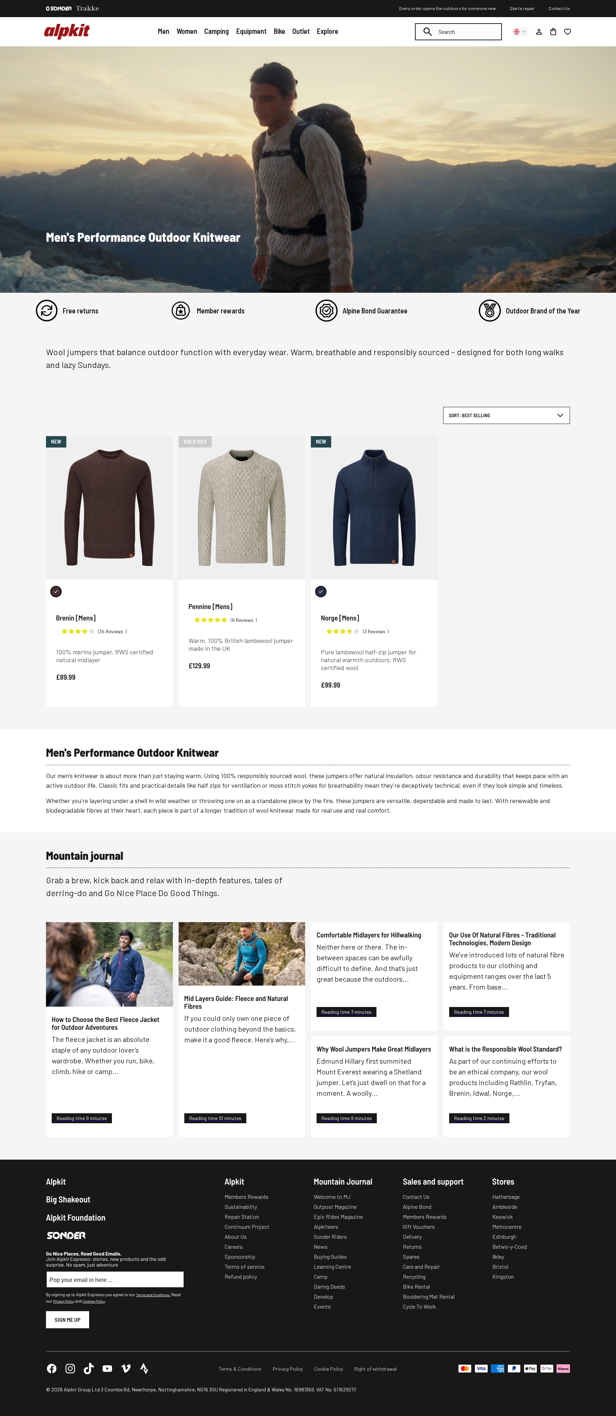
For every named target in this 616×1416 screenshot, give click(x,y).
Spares (411, 1256)
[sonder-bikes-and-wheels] (59, 8)
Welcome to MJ (332, 1196)
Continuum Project (247, 1226)
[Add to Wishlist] (163, 442)
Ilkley (498, 1256)
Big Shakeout (68, 1199)
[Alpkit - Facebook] (51, 1368)
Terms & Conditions (240, 1369)
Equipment (251, 31)
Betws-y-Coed (509, 1246)
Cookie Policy (328, 1369)
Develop (323, 1296)
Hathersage (506, 1196)
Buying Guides (330, 1256)
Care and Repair (421, 1266)
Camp (321, 1276)
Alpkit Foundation (76, 1217)
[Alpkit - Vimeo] (126, 1368)
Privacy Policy (63, 1301)
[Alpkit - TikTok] (88, 1368)
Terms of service (245, 1266)
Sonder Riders (330, 1236)
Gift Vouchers (419, 1226)
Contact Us (559, 8)
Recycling (414, 1276)
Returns (412, 1246)
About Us (236, 1236)
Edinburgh (504, 1236)
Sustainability (241, 1206)
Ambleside (504, 1206)
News (321, 1246)
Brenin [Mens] (76, 617)
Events (322, 1306)
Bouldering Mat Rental (429, 1296)
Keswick (502, 1216)
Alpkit (56, 1181)
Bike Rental (416, 1286)
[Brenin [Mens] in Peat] (56, 591)
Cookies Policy (94, 1301)
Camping (216, 31)
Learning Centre (332, 1266)
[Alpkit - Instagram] (70, 1368)
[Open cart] (553, 31)
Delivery (412, 1236)
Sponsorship (240, 1256)
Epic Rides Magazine (338, 1216)
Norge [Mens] (340, 617)
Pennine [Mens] (210, 606)
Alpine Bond (417, 1206)
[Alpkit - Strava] (144, 1368)
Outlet (301, 31)
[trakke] (87, 8)
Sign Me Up (68, 1319)
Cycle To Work (419, 1306)
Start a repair (522, 8)
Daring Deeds (329, 1286)
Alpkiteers (326, 1226)
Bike (279, 31)
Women (186, 31)
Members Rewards (246, 1196)
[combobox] (458, 31)
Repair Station (242, 1216)
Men (163, 31)
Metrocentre (507, 1226)
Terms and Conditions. (153, 1295)
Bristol (500, 1266)
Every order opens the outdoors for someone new (447, 8)
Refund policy (241, 1276)
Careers (234, 1246)
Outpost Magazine (335, 1206)
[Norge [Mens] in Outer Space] (321, 591)
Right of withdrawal (375, 1369)
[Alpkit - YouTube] (107, 1368)
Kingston (503, 1276)
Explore (327, 31)
